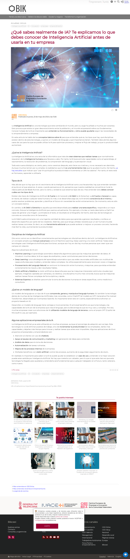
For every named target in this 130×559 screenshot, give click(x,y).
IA (28, 26)
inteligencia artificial (19, 26)
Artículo (23, 23)
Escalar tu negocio (56, 17)
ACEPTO (47, 526)
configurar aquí (40, 520)
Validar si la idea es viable (37, 17)
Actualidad (15, 23)
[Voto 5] (118, 370)
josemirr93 (27, 381)
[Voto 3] (114, 370)
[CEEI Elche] (14, 119)
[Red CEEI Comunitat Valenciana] (96, 507)
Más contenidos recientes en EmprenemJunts (29, 489)
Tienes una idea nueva (17, 17)
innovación (35, 26)
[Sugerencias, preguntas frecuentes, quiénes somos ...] (112, 1)
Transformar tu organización (75, 17)
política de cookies (61, 516)
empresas (44, 26)
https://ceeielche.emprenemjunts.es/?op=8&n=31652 (43, 386)
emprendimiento (56, 26)
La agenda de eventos (20, 491)
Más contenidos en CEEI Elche (23, 486)
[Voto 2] (112, 370)
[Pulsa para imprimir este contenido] (116, 110)
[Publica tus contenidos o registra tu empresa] (115, 1)
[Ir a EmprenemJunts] (99, 3)
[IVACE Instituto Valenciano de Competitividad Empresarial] (48, 505)
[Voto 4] (116, 370)
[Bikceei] (17, 13)
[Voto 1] (110, 370)
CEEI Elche (22, 115)
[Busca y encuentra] (118, 1)
